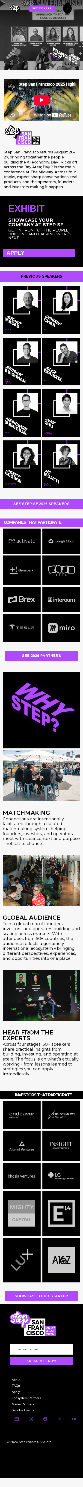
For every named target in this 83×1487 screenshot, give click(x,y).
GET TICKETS (42, 8)
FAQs (16, 1385)
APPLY (15, 253)
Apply (16, 1392)
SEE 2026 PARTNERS (41, 656)
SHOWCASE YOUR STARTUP (41, 1296)
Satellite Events (23, 1410)
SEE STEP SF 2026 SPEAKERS (41, 504)
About (16, 1379)
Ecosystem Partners (26, 1398)
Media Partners (23, 1404)
